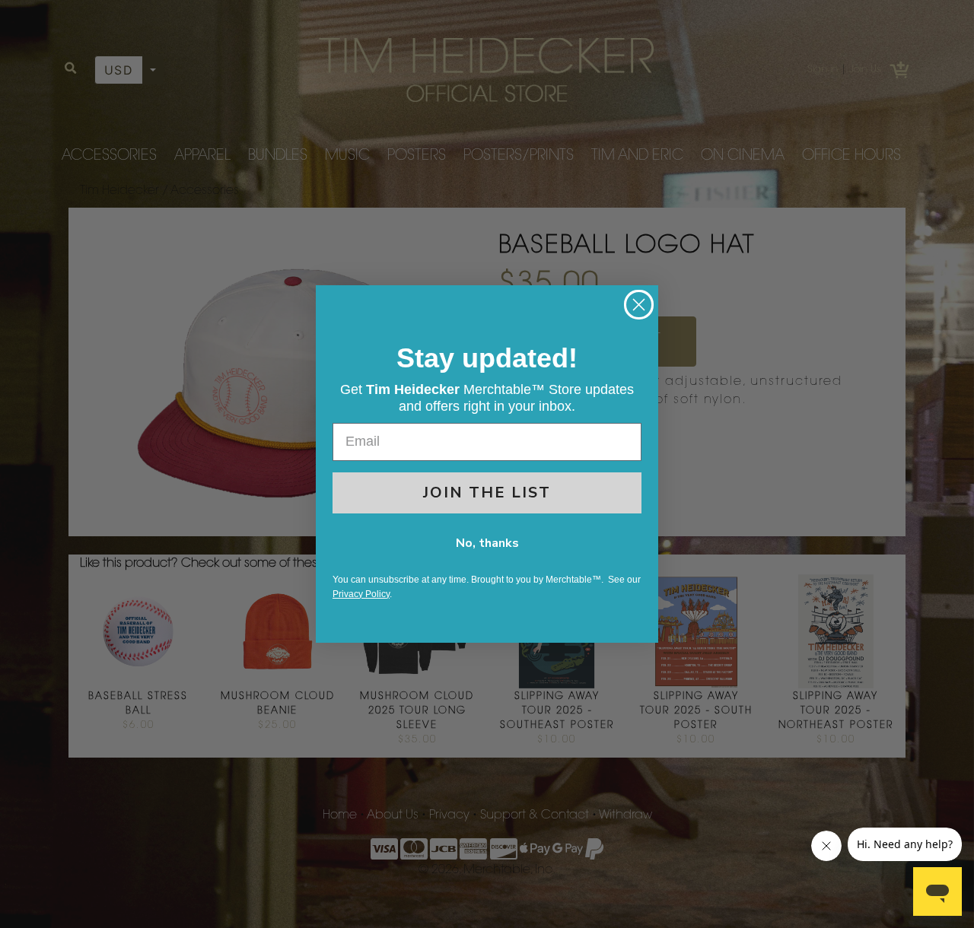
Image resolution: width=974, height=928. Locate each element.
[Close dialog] (638, 304)
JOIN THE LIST (487, 492)
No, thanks (487, 543)
